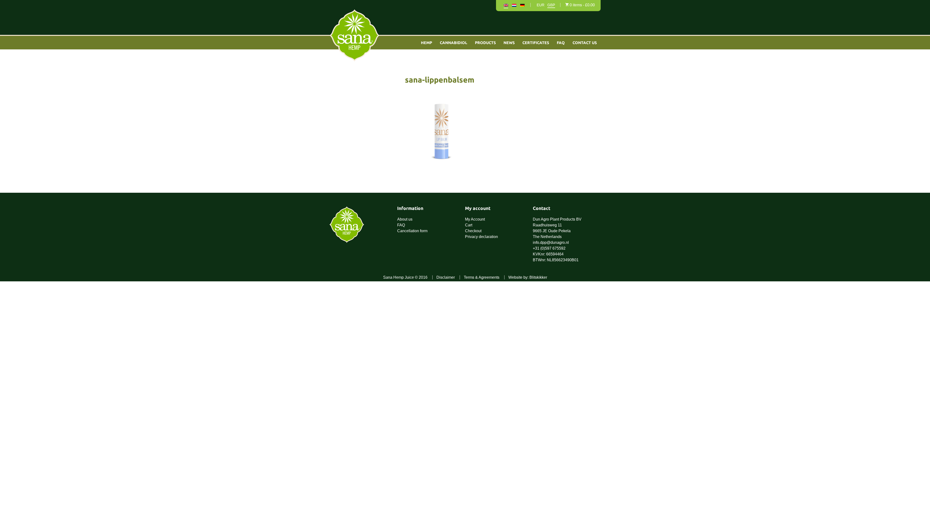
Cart (468, 225)
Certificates (535, 42)
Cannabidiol (453, 42)
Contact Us (585, 42)
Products (485, 42)
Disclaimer (445, 277)
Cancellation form (412, 231)
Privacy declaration (481, 237)
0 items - (582, 5)
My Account (475, 219)
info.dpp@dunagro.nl (551, 242)
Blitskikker (538, 277)
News (509, 42)
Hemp (426, 42)
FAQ (561, 42)
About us (404, 219)
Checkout (473, 231)
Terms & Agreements (481, 277)
